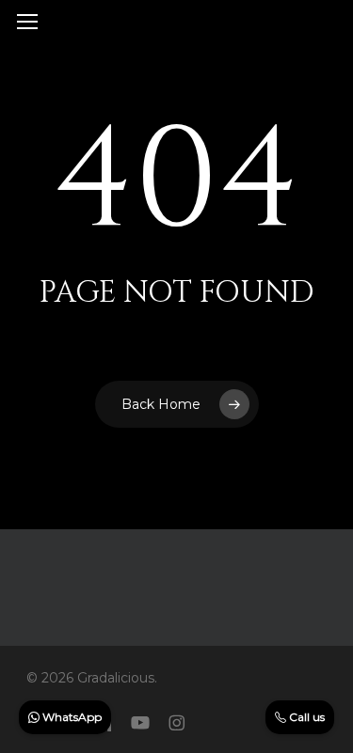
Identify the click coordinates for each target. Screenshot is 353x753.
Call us (305, 717)
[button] (27, 22)
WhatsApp (71, 717)
